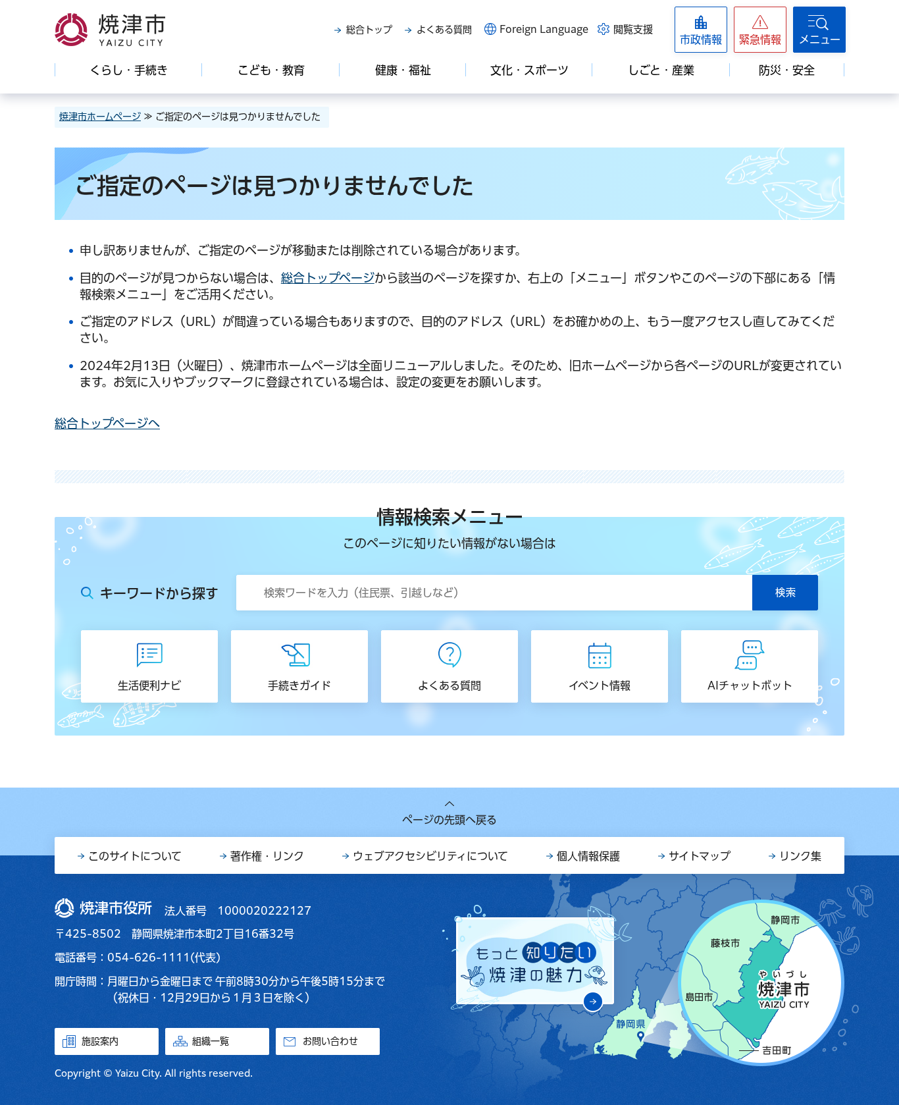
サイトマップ (700, 856)
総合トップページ (327, 278)
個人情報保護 (588, 856)
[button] (760, 30)
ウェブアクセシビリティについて (430, 856)
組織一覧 (210, 1041)
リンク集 (800, 856)
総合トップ (369, 29)
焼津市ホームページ (100, 116)
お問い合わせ (330, 1041)
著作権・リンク (267, 856)
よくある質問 (444, 29)
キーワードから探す (159, 593)
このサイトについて (135, 856)
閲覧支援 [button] (633, 29)
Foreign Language (544, 29)
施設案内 (100, 1041)
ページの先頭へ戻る (449, 820)
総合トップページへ (107, 423)
